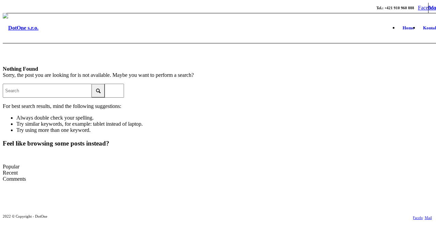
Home (408, 27)
